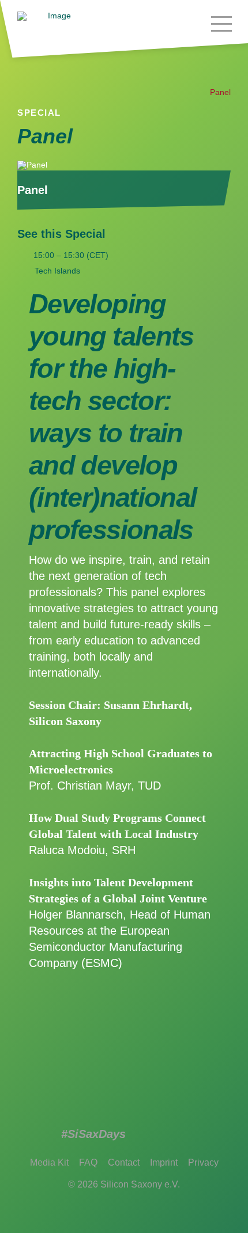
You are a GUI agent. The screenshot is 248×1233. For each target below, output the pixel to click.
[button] (221, 24)
